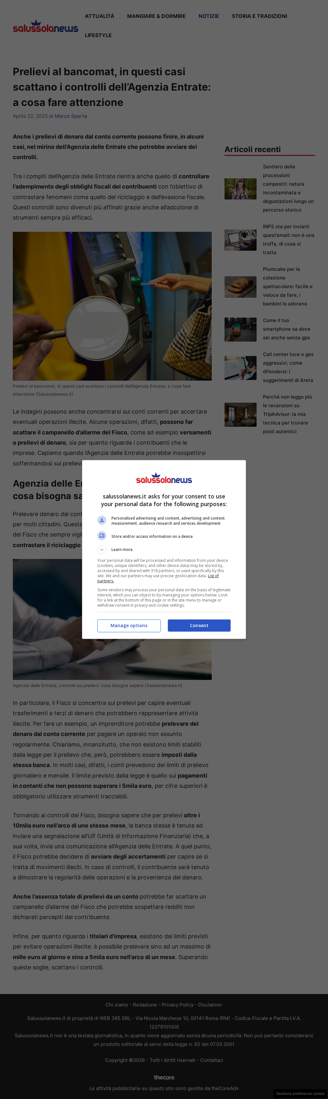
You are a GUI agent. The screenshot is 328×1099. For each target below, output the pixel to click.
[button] (164, 549)
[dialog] (164, 549)
